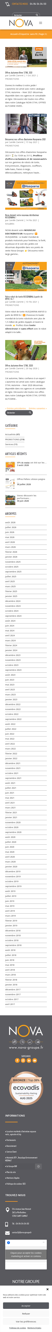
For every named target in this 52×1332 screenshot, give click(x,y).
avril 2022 (10, 743)
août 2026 (10, 522)
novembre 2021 (13, 768)
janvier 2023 (11, 699)
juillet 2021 (10, 788)
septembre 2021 (13, 778)
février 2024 (11, 645)
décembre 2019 (12, 871)
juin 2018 (9, 960)
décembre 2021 (12, 763)
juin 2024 (9, 625)
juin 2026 (9, 532)
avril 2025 (10, 581)
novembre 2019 (13, 876)
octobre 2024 (11, 610)
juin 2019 (9, 901)
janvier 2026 (11, 556)
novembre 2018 (13, 935)
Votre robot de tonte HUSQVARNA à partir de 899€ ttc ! (23, 297)
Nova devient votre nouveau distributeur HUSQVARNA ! (22, 216)
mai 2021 (9, 797)
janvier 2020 (11, 866)
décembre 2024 (12, 601)
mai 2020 (9, 852)
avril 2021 (10, 802)
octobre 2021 (11, 773)
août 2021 (10, 783)
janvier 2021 (11, 817)
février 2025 (11, 591)
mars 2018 (10, 974)
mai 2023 (9, 684)
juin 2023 (9, 679)
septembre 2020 (13, 832)
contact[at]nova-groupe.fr (21, 1232)
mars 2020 (10, 861)
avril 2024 (10, 635)
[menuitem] (22, 1133)
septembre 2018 (13, 945)
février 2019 (11, 920)
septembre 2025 (13, 571)
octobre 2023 (11, 665)
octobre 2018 (11, 940)
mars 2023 (10, 694)
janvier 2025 (11, 596)
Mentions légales (34, 1328)
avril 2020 (10, 856)
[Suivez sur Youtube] (34, 1060)
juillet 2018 (10, 955)
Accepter (26, 1305)
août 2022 (10, 724)
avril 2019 (10, 910)
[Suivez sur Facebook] (17, 1060)
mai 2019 (9, 906)
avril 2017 (10, 1004)
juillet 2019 (10, 896)
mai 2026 (9, 537)
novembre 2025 (13, 561)
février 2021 (11, 812)
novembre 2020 (13, 822)
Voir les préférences (26, 1321)
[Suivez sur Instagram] (23, 1060)
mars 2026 (10, 547)
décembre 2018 (12, 930)
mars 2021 (10, 807)
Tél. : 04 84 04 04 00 (20, 1223)
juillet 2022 (10, 729)
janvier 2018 (11, 984)
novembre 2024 (13, 606)
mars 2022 (10, 748)
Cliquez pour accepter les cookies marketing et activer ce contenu (26, 1254)
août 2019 (10, 891)
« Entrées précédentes (15, 408)
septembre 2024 (13, 616)
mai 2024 (9, 630)
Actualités (9, 223)
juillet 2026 (10, 527)
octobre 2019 (11, 881)
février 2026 (11, 552)
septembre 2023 (13, 670)
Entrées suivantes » (38, 408)
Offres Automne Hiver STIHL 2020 (19, 365)
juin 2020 (9, 846)
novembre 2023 (13, 660)
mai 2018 (9, 965)
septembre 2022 (13, 719)
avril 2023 (10, 689)
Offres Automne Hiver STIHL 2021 (18, 72)
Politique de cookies (17, 1328)
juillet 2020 (10, 842)
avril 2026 (10, 542)
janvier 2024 (11, 650)
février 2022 (11, 753)
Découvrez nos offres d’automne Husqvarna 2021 (25, 139)
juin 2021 (9, 792)
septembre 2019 (13, 886)
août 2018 (10, 950)
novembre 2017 (13, 994)
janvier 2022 (11, 758)
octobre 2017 (11, 999)
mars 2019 (10, 915)
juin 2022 (9, 733)
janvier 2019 (11, 925)
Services (9, 444)
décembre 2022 (12, 704)
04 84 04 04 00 (38, 3)
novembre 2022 (13, 709)
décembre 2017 (12, 989)
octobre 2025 (11, 566)
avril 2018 (10, 969)
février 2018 (11, 979)
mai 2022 (9, 738)
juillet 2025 (10, 576)
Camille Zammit (16, 75)
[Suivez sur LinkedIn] (29, 1060)
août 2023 (10, 674)
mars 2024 (10, 640)
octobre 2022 (11, 714)
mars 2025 (10, 586)
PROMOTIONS (12, 79)
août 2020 (10, 837)
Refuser (26, 1313)
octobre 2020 (11, 827)
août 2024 (10, 620)
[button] (47, 1289)
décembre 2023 (12, 655)
